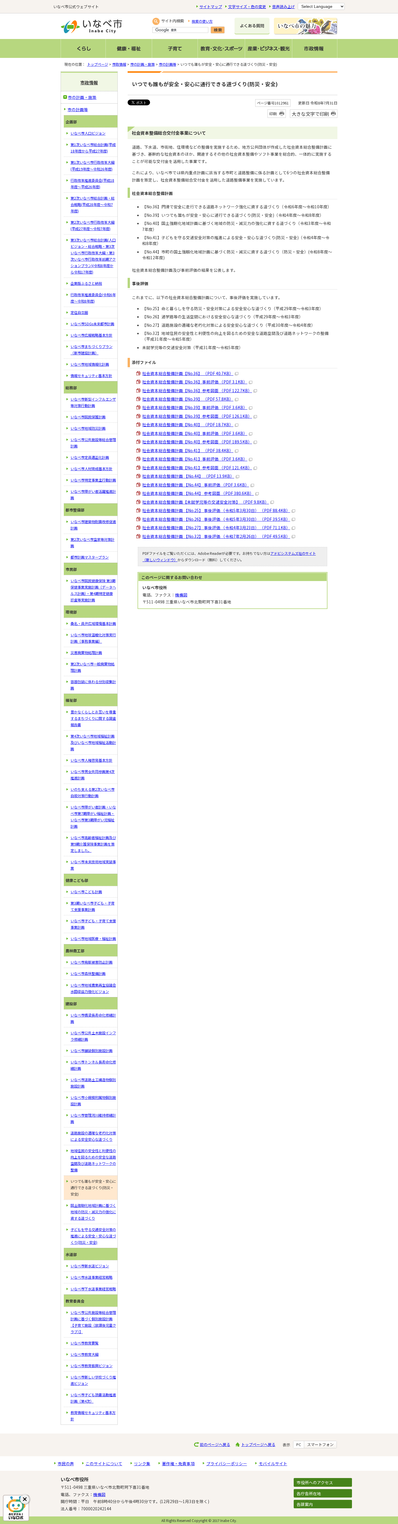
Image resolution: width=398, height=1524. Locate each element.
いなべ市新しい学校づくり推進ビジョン (93, 1380)
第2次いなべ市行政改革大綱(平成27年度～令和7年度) (93, 225)
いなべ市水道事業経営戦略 (91, 1277)
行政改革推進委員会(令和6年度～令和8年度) (93, 298)
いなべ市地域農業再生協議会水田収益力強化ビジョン (93, 988)
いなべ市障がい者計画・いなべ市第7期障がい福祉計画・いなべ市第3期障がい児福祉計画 (93, 816)
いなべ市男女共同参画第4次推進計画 (93, 775)
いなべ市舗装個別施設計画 (91, 1050)
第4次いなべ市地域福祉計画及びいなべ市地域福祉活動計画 (93, 742)
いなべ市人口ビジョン (88, 133)
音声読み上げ (283, 6)
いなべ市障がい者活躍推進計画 (93, 494)
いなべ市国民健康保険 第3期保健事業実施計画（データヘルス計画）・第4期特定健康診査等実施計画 (93, 590)
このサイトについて (104, 1463)
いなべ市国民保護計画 (88, 417)
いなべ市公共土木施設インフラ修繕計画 (93, 1036)
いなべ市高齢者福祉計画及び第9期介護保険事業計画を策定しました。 (93, 844)
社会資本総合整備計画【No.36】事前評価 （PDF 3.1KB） (194, 382)
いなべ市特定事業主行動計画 (93, 480)
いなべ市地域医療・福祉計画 (93, 938)
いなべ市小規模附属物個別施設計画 (93, 1100)
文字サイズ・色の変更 (247, 6)
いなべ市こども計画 (86, 891)
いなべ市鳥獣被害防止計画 (91, 962)
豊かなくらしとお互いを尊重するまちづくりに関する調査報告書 (93, 718)
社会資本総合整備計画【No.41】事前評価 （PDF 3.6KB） (194, 459)
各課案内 (305, 1504)
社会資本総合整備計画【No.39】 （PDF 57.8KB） (187, 399)
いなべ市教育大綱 (84, 1354)
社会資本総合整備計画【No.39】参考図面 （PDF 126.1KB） (197, 416)
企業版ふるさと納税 (86, 283)
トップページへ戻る (258, 1444)
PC (298, 1444)
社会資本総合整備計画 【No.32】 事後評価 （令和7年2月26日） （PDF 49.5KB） (216, 536)
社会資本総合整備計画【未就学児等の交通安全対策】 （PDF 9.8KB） (205, 502)
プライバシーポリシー (226, 1463)
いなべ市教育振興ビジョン (91, 1365)
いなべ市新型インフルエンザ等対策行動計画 (93, 402)
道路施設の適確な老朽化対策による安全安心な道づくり (93, 1136)
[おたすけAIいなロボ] (16, 1508)
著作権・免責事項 (178, 1463)
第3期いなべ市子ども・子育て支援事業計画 (93, 906)
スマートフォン (320, 1444)
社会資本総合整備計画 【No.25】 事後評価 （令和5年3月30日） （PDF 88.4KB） (216, 510)
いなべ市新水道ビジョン (90, 1266)
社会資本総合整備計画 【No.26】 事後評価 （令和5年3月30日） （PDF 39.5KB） (216, 519)
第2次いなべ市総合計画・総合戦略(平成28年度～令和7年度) (93, 205)
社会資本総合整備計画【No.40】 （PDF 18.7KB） (187, 424)
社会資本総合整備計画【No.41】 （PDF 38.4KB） (187, 450)
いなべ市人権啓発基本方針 (91, 760)
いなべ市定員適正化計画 (90, 457)
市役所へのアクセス (315, 1482)
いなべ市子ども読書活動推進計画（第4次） (93, 1398)
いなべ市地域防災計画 (88, 428)
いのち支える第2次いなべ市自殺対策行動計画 (93, 792)
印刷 (273, 113)
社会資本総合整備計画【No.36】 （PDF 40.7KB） (187, 373)
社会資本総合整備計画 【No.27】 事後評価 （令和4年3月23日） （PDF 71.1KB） (216, 527)
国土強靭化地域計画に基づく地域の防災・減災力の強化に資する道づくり (93, 1212)
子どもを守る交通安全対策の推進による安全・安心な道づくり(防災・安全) (93, 1236)
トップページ (97, 64)
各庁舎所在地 (309, 1493)
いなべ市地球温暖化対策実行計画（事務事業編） (93, 638)
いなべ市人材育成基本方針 (91, 468)
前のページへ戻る (215, 1444)
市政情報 (119, 64)
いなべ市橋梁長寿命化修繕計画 (93, 1018)
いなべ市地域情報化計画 (90, 364)
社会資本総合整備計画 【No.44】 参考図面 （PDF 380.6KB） (198, 493)
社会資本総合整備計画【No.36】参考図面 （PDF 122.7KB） (197, 390)
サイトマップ (210, 6)
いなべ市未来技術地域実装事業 (93, 865)
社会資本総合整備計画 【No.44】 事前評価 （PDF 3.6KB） (195, 485)
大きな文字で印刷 (310, 113)
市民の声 (66, 1463)
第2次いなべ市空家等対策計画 (93, 542)
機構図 (181, 595)
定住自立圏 (79, 312)
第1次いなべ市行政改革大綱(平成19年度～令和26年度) (93, 165)
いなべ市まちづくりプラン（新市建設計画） (91, 350)
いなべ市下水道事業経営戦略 (93, 1289)
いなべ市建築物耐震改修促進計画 (93, 525)
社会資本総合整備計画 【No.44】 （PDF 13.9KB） (188, 476)
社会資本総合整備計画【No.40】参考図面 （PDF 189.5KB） (197, 442)
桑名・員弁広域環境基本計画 (93, 623)
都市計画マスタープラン (90, 557)
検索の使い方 (202, 21)
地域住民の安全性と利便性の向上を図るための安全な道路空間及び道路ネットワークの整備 (93, 1160)
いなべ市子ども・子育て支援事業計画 (93, 924)
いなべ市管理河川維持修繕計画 (93, 1118)
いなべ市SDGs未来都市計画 (92, 323)
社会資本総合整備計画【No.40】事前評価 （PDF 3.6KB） (194, 433)
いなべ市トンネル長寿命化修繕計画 (93, 1065)
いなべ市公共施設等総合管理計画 (93, 443)
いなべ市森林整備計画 (88, 973)
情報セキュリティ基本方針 (91, 375)
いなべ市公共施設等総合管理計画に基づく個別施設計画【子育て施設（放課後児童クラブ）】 (93, 1322)
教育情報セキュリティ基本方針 (93, 1416)
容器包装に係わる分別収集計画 (93, 685)
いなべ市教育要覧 (84, 1343)
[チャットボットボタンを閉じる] (24, 1499)
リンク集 (142, 1463)
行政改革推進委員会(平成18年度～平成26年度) (92, 183)
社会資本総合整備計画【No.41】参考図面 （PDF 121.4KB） (197, 467)
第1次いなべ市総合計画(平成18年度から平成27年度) (93, 148)
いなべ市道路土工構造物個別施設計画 (93, 1083)
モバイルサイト (273, 1463)
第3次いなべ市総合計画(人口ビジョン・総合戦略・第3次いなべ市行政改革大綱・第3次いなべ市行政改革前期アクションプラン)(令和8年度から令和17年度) (93, 256)
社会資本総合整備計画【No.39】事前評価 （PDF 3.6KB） (194, 407)
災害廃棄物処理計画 (86, 652)
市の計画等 (167, 64)
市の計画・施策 (142, 64)
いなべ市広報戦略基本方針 (91, 335)
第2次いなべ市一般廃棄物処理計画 (93, 667)
